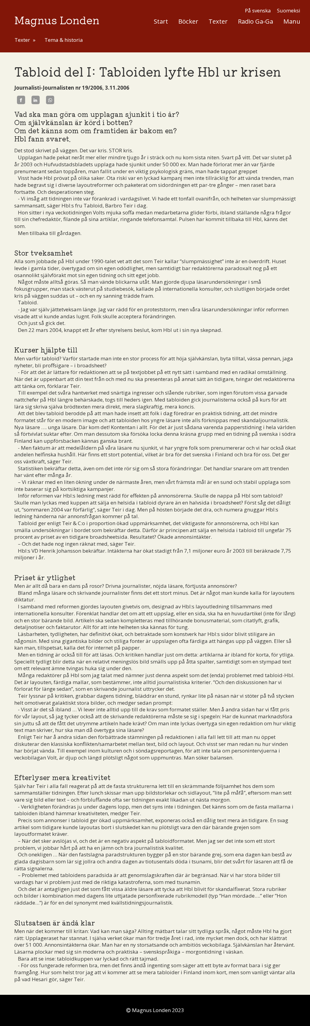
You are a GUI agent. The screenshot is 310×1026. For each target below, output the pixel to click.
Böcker (188, 21)
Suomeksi (288, 10)
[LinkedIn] (35, 100)
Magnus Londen (56, 19)
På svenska (258, 10)
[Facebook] (21, 100)
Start (161, 21)
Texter (218, 21)
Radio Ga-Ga (255, 21)
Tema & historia (64, 39)
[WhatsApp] (50, 100)
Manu (291, 21)
